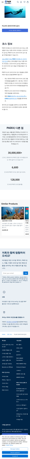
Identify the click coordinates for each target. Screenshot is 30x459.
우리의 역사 (5, 383)
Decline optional (15, 452)
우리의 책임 (5, 386)
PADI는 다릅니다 (6, 380)
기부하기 (18, 370)
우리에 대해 (5, 376)
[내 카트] (28, 2)
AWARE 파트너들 (20, 374)
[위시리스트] (25, 2)
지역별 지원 (19, 419)
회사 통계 (18, 344)
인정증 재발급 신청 (7, 350)
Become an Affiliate (7, 367)
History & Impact (21, 367)
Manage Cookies (15, 449)
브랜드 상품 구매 (6, 360)
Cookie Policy (9, 445)
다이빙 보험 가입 (6, 353)
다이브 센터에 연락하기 (15, 30)
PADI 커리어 (5, 390)
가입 (25, 273)
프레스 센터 (19, 348)
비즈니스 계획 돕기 (21, 405)
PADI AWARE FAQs (21, 363)
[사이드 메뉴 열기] (2, 2)
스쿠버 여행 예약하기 (7, 357)
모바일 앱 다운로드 (7, 363)
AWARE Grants (20, 377)
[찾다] (18, 2)
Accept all (15, 456)
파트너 (18, 351)
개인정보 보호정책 (11, 322)
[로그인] (21, 2)
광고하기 (18, 355)
